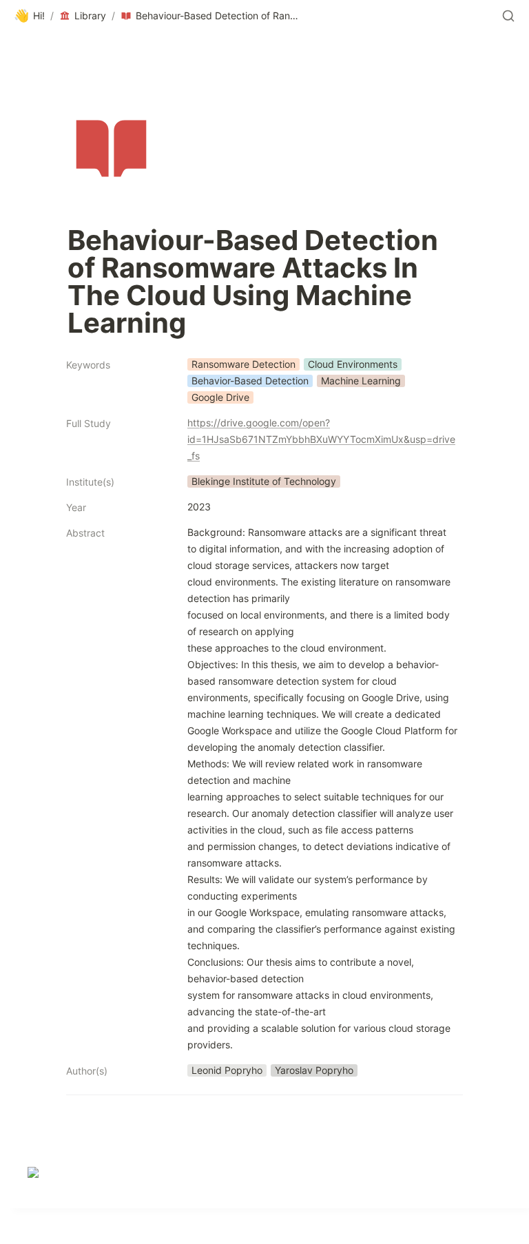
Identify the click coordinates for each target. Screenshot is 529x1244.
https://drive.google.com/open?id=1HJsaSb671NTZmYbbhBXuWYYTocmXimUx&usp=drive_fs (321, 439)
